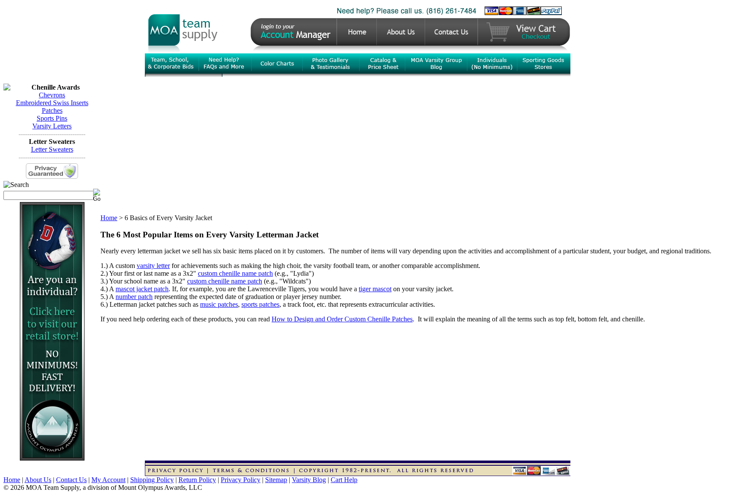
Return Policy (197, 479)
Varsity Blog (309, 479)
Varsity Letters (52, 126)
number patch (134, 296)
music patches (219, 304)
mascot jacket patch (142, 289)
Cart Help (344, 479)
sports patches (260, 304)
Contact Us (71, 479)
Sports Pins (52, 118)
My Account (108, 479)
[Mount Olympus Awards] (52, 458)
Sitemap (276, 479)
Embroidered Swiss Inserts (52, 102)
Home (108, 217)
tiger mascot (375, 289)
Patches (52, 110)
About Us (38, 479)
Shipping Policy (152, 479)
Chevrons (52, 95)
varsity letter (153, 265)
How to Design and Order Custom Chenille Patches (342, 319)
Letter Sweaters (52, 149)
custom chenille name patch (235, 273)
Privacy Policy (240, 479)
